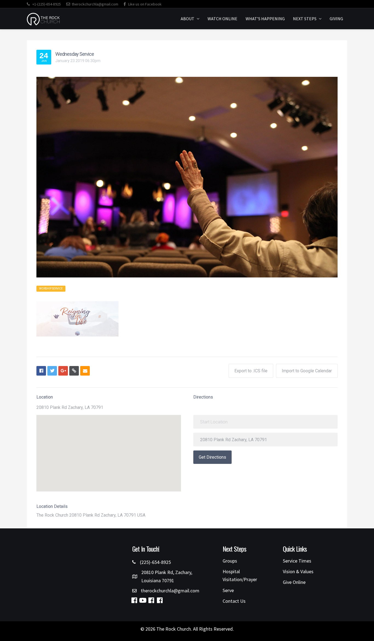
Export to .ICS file (250, 370)
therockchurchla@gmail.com (95, 4)
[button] (134, 600)
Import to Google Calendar (307, 370)
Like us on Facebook (144, 4)
